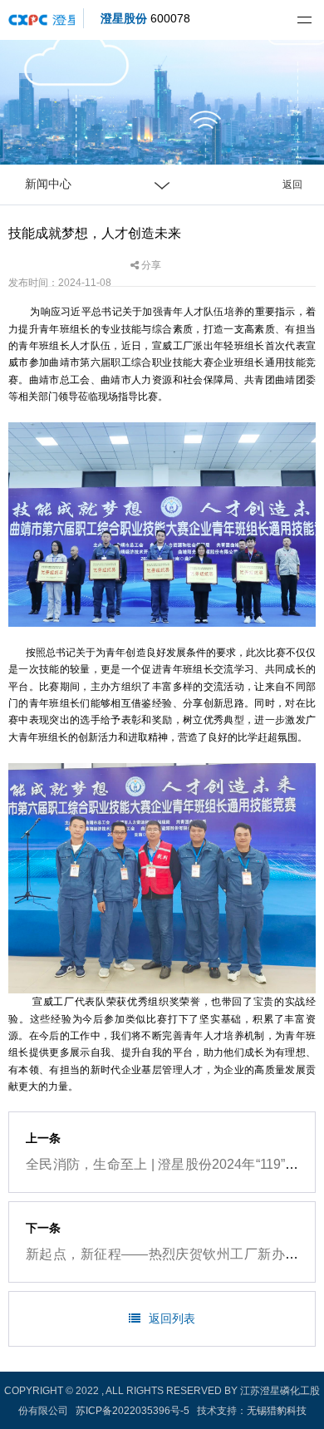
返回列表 (172, 1318)
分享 (150, 265)
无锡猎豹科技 (277, 1411)
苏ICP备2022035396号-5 (132, 1411)
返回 (292, 184)
